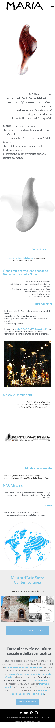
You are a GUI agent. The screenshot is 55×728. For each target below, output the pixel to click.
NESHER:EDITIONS (45, 717)
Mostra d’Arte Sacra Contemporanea (27, 580)
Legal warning (19, 721)
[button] (52, 5)
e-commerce (41, 680)
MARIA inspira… (13, 485)
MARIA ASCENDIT (40, 329)
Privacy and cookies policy (32, 721)
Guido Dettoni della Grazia (21, 258)
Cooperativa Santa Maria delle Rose (23, 667)
